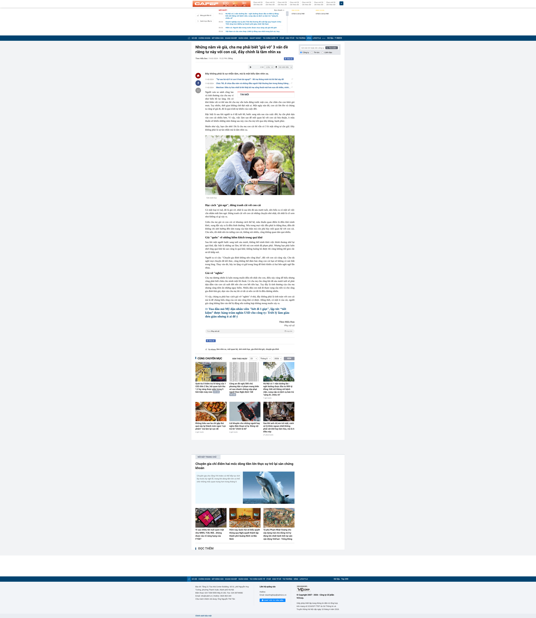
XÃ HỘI (194, 38)
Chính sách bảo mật (203, 616)
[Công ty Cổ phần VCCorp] (319, 588)
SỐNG (309, 38)
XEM (289, 358)
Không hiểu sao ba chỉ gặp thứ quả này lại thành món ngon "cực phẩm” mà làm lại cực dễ (210, 426)
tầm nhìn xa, (221, 349)
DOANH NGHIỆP (231, 38)
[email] (198, 90)
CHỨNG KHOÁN (204, 38)
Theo (249, 331)
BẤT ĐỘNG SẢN (218, 38)
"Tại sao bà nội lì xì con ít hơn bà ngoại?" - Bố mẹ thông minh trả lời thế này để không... (250, 79)
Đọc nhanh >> (279, 10)
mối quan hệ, (232, 349)
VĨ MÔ (281, 38)
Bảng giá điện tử (205, 15)
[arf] (250, 334)
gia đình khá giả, (258, 349)
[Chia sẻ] (198, 83)
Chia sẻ (289, 59)
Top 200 (344, 579)
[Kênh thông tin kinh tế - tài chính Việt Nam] (222, 4)
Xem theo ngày (239, 359)
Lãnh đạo (328, 52)
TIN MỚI (244, 94)
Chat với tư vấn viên (273, 600)
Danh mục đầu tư (206, 21)
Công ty (306, 52)
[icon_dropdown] (341, 3)
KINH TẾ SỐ (289, 38)
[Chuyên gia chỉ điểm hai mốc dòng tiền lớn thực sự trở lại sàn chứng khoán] (269, 488)
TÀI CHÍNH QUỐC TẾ (270, 38)
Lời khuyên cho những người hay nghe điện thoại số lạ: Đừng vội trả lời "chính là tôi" (244, 426)
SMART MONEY (255, 38)
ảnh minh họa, (245, 349)
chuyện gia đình (272, 349)
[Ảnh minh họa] (250, 165)
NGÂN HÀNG (243, 38)
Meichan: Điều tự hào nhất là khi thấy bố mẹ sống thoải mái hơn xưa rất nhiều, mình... (253, 87)
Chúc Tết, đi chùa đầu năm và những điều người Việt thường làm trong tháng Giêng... (253, 83)
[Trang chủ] (189, 38)
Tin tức (317, 52)
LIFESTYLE (317, 38)
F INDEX (338, 38)
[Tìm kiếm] (331, 47)
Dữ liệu (330, 38)
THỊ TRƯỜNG (300, 38)
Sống (230, 58)
